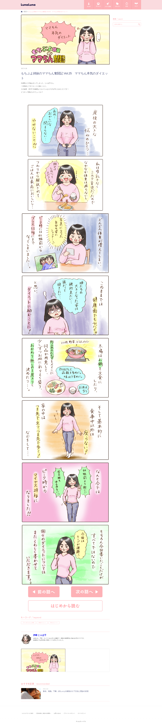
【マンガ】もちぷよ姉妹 (28, 622)
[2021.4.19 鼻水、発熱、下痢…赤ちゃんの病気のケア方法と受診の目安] (55, 698)
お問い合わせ (57, 713)
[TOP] (22, 11)
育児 (126, 4)
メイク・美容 (107, 4)
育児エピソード (54, 622)
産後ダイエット (42, 622)
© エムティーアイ (81, 721)
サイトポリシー (82, 713)
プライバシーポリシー (69, 713)
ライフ (136, 4)
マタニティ (117, 4)
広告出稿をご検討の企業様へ (43, 713)
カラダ (89, 4)
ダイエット (98, 4)
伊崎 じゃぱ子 (39, 635)
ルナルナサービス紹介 (27, 713)
